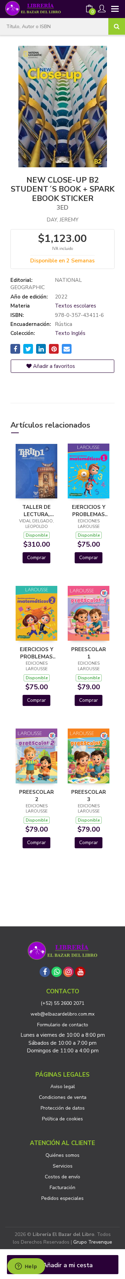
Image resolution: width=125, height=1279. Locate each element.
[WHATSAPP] (56, 972)
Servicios (63, 1166)
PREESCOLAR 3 (88, 795)
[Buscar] (116, 26)
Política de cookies (62, 1119)
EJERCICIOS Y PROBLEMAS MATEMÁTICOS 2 (36, 653)
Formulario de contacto (62, 1024)
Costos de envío (62, 1176)
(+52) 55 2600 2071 (62, 1003)
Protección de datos (63, 1108)
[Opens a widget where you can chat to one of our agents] (26, 1267)
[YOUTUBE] (80, 972)
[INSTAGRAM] (68, 972)
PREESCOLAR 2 (36, 795)
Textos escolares (75, 305)
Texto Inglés (70, 333)
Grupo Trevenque (92, 1242)
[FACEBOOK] (45, 972)
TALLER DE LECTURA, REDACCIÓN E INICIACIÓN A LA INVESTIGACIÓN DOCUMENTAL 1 (36, 511)
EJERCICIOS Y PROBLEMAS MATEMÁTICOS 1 (88, 511)
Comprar (36, 557)
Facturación (62, 1187)
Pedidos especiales (62, 1198)
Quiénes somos (62, 1155)
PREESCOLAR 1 (88, 653)
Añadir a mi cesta (67, 1265)
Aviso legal (62, 1086)
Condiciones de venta (62, 1097)
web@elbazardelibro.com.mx (62, 1014)
